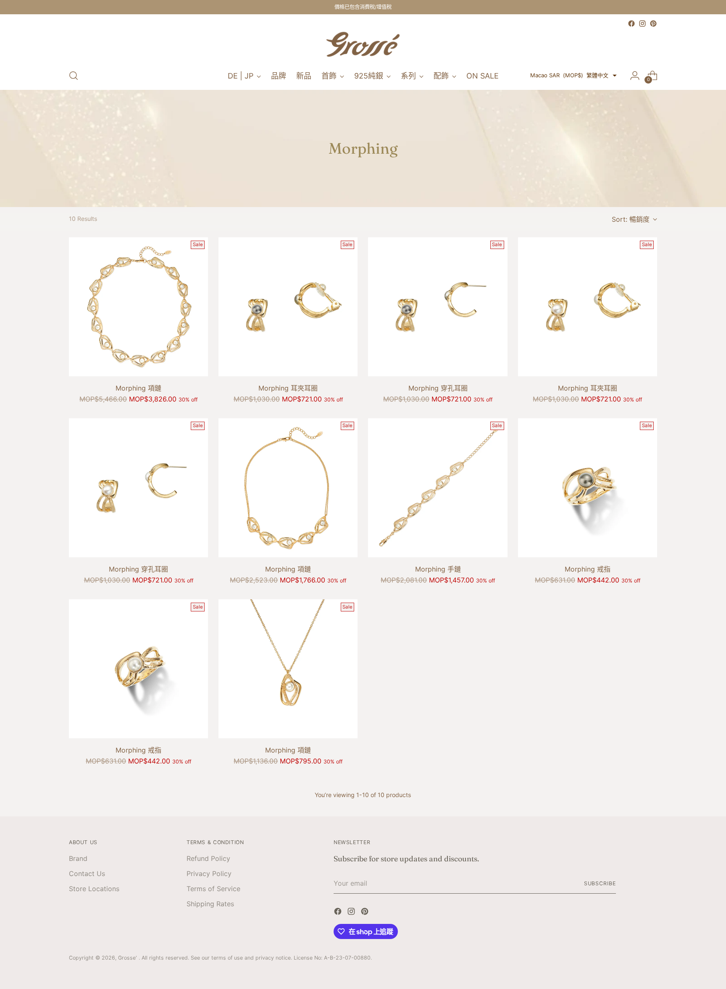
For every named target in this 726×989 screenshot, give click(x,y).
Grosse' (128, 958)
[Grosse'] (363, 45)
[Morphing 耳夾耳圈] (288, 306)
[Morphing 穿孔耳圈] (437, 306)
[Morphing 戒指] (587, 487)
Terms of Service (213, 888)
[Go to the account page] (634, 75)
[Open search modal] (73, 75)
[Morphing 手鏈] (437, 487)
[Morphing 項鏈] (138, 306)
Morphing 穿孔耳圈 (438, 388)
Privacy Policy (209, 873)
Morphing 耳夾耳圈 (288, 388)
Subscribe (600, 883)
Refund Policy (208, 858)
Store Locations (94, 888)
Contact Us (87, 873)
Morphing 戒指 (587, 569)
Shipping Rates (210, 904)
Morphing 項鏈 (138, 388)
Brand (78, 858)
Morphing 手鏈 (438, 569)
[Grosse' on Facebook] (631, 23)
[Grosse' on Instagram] (642, 23)
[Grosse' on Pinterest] (653, 23)
